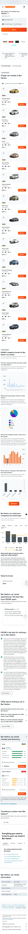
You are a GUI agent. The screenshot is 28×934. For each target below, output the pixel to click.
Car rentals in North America (18, 905)
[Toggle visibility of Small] (11, 423)
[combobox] (6, 16)
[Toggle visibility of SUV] (11, 420)
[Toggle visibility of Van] (11, 427)
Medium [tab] (10, 525)
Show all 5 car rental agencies (9, 803)
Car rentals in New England (8, 907)
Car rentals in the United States (7, 906)
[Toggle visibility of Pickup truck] (12, 429)
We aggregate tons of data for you (11, 926)
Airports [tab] (5, 843)
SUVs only (5, 34)
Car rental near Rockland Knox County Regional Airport (13, 861)
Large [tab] (15, 525)
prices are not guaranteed (7, 919)
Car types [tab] (12, 843)
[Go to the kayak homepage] (10, 7)
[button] (2, 7)
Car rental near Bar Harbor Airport (12, 856)
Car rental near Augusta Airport (11, 858)
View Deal (22, 104)
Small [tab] (3, 525)
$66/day (4, 13)
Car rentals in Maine (20, 906)
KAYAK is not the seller (8, 924)
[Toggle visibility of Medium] (11, 425)
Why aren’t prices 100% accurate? (11, 929)
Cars (9, 905)
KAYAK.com (4, 905)
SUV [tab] (21, 525)
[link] (14, 504)
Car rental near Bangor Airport (11, 854)
